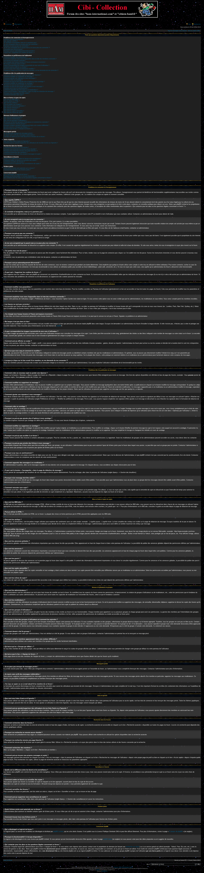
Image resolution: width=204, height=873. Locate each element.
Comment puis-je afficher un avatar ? (15, 67)
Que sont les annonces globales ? (15, 106)
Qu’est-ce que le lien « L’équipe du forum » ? (18, 129)
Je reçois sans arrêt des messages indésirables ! (19, 135)
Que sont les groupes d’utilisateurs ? (15, 120)
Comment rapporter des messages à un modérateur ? (21, 90)
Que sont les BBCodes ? (11, 99)
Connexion (8, 24)
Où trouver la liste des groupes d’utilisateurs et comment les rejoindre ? (26, 122)
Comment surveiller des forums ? (14, 162)
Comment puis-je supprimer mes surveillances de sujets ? (22, 163)
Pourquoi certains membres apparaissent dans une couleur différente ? (26, 125)
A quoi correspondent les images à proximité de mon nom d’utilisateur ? (26, 65)
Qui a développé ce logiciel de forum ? (16, 174)
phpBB (58, 326)
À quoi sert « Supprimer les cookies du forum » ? (19, 52)
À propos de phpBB (176, 831)
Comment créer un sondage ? (13, 80)
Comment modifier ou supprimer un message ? (19, 76)
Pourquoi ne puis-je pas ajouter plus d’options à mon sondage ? (24, 81)
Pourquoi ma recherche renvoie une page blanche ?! (21, 151)
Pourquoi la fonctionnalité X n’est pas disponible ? (20, 176)
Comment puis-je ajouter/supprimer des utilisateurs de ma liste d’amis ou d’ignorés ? (31, 143)
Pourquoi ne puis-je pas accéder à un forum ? (18, 85)
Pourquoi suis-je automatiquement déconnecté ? (19, 51)
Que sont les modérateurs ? (12, 119)
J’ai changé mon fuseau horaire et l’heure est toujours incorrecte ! (25, 62)
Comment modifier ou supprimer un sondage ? (19, 83)
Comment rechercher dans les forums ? (16, 147)
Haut (5, 196)
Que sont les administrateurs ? (13, 117)
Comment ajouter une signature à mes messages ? (20, 78)
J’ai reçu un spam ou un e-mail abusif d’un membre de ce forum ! (24, 136)
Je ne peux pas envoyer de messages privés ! (18, 133)
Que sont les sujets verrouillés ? (14, 111)
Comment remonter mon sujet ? (14, 95)
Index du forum (8, 30)
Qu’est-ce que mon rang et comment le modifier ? (19, 69)
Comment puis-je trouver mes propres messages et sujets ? (23, 154)
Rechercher (197, 24)
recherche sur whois (132, 847)
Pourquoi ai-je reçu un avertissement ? (16, 88)
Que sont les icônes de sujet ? (13, 112)
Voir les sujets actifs (194, 30)
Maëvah (104, 867)
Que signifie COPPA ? (11, 41)
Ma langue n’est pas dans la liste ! (14, 64)
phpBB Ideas (107, 839)
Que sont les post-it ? (10, 109)
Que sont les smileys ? (11, 102)
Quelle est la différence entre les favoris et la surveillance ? (22, 158)
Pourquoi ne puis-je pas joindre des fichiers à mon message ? (23, 86)
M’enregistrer (18, 24)
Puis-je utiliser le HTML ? (12, 101)
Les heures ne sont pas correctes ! (15, 60)
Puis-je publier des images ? (13, 104)
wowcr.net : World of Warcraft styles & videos (123, 867)
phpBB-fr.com (104, 871)
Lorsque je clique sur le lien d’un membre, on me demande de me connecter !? (31, 70)
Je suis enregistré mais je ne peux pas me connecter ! (21, 44)
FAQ (189, 24)
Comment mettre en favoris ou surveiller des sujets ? (20, 160)
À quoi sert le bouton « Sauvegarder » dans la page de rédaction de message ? (29, 91)
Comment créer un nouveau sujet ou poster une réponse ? (22, 75)
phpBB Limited (58, 831)
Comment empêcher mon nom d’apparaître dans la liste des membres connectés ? (30, 59)
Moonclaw (110, 867)
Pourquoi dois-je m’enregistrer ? (14, 39)
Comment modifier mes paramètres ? (15, 57)
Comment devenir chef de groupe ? (15, 124)
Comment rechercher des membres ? (16, 152)
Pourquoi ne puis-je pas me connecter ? (16, 46)
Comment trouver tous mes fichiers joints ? (17, 170)
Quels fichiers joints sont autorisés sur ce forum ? (19, 168)
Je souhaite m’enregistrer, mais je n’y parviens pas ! (20, 42)
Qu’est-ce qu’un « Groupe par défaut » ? (16, 127)
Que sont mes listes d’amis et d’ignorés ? (17, 141)
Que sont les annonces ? (12, 107)
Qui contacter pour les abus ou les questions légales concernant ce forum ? (28, 178)
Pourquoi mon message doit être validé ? (17, 93)
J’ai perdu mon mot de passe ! (13, 49)
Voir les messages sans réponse (177, 30)
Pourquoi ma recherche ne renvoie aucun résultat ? (20, 149)
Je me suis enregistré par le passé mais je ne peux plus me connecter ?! (27, 47)
